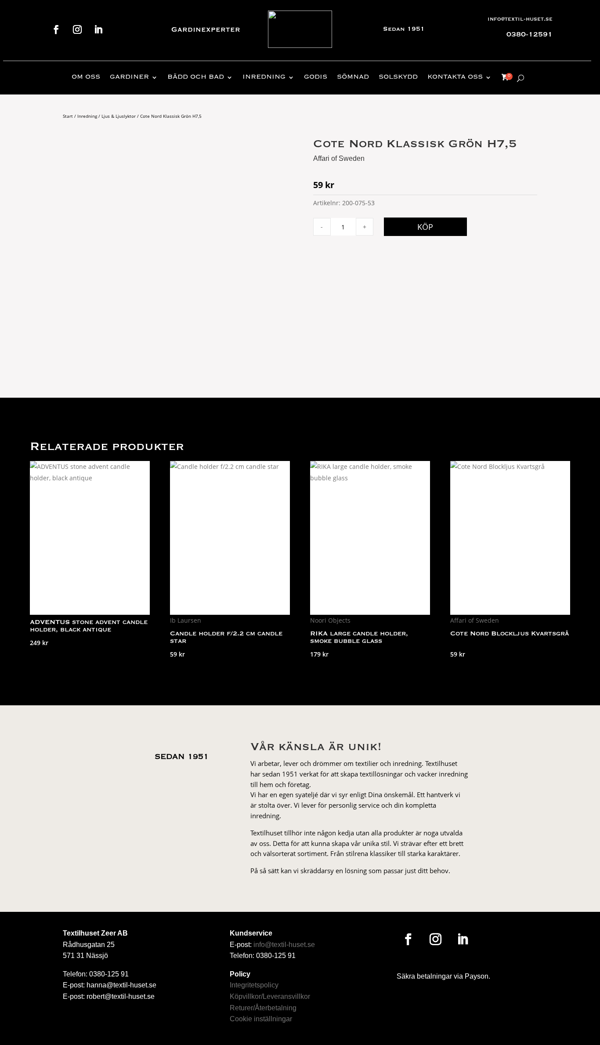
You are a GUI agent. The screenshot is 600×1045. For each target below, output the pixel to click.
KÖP (425, 226)
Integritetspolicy (254, 985)
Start (68, 116)
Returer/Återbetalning (263, 1008)
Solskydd (398, 77)
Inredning (264, 77)
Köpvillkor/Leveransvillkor (270, 996)
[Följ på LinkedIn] (98, 29)
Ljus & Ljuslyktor (118, 116)
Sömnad (353, 77)
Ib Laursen (185, 620)
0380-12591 (529, 34)
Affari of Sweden (339, 158)
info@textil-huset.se (520, 19)
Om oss (86, 77)
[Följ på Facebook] (56, 29)
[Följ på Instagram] (77, 29)
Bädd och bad (195, 77)
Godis (315, 77)
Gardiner (129, 77)
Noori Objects (330, 620)
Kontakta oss (455, 77)
